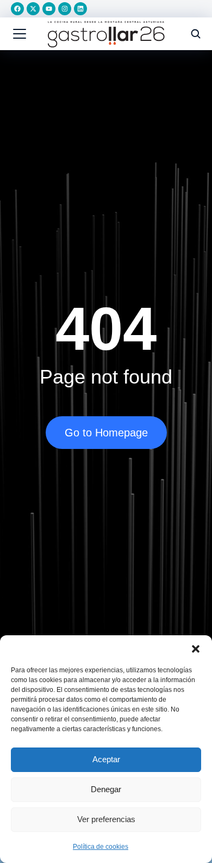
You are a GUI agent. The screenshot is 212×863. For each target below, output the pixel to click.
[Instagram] (64, 8)
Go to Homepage (106, 433)
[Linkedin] (80, 8)
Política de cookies (100, 846)
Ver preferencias (106, 819)
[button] (195, 648)
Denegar (106, 789)
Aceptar (106, 759)
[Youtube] (48, 8)
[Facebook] (17, 8)
